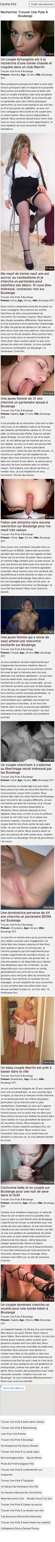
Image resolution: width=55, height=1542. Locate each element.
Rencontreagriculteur (12, 1457)
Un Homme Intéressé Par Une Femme (21, 1492)
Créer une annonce (42, 4)
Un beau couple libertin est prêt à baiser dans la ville (26, 1069)
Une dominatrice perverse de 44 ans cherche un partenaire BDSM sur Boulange (26, 916)
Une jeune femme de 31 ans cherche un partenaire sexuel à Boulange (24, 402)
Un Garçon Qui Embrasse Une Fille (19, 1486)
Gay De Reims (34, 1457)
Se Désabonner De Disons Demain (19, 1445)
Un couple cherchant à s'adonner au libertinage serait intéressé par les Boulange (26, 768)
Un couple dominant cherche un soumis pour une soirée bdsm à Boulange (25, 1308)
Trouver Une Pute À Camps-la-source (21, 1504)
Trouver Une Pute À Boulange (17, 1439)
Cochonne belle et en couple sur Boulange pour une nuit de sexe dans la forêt (25, 1191)
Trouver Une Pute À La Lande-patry (20, 1451)
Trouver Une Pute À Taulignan (17, 1480)
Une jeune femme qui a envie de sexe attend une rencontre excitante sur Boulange (25, 641)
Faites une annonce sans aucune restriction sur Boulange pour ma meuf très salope (26, 526)
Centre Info (8, 4)
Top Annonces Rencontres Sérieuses (21, 1516)
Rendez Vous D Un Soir (39, 1498)
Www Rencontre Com (12, 1498)
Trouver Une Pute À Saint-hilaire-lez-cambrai (25, 1522)
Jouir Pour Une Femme (13, 1433)
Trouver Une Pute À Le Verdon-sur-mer (22, 1510)
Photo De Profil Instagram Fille (17, 1463)
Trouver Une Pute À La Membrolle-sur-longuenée (22, 1472)
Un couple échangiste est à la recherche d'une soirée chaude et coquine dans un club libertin (26, 63)
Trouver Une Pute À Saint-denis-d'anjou (22, 1421)
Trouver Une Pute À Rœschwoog (19, 1427)
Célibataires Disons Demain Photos (20, 1528)
